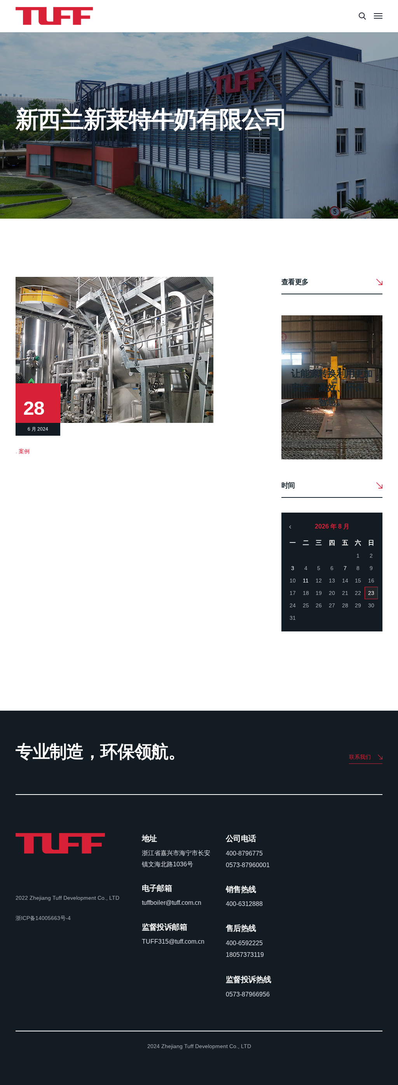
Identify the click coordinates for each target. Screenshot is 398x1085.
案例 (24, 451)
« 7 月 (290, 527)
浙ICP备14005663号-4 (43, 918)
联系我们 (360, 757)
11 (306, 580)
